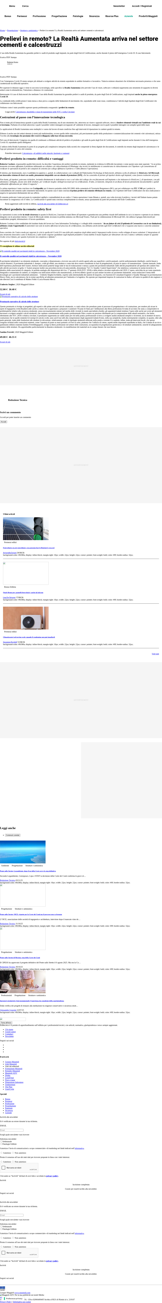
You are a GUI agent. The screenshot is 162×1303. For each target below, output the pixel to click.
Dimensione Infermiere (14, 1082)
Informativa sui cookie (22, 1302)
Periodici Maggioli (12, 1071)
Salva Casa (44, 22)
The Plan (8, 1087)
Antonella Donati (9, 553)
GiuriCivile (9, 1089)
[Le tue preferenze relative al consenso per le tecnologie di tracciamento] (13, 1298)
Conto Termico (26, 22)
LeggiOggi (9, 1078)
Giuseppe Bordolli (10, 642)
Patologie (78, 16)
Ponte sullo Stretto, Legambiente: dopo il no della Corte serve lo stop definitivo (28, 871)
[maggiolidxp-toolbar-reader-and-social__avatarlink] (4, 63)
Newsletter (9, 1036)
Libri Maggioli (11, 1064)
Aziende (128, 16)
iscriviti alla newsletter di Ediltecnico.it (52, 204)
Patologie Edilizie (10, 1144)
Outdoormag (10, 1085)
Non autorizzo (20, 1153)
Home (2, 30)
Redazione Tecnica (12, 62)
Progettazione (59, 16)
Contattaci (9, 1034)
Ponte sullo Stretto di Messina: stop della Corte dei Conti (20, 958)
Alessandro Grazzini (8, 1010)
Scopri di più (5, 294)
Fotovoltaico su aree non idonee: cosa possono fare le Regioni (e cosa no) (29, 548)
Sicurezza (94, 16)
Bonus (8, 16)
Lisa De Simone (9, 598)
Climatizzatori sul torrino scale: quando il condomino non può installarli (29, 637)
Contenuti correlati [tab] (12, 835)
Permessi (22, 16)
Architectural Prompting (93, 22)
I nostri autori (10, 1032)
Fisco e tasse (10, 1080)
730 (57, 22)
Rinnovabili (115, 22)
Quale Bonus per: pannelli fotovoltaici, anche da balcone (23, 592)
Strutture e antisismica (29, 30)
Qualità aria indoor (149, 22)
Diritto (7, 1075)
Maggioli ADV (11, 1073)
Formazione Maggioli (13, 1069)
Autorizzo (7, 1153)
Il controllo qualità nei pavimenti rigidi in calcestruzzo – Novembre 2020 (31, 256)
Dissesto (130, 22)
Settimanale (7, 1141)
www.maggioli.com (22, 1293)
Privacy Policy (6, 1302)
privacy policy (52, 1176)
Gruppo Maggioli (12, 1062)
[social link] (4, 400)
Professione (39, 16)
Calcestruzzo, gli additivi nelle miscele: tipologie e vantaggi (45, 153)
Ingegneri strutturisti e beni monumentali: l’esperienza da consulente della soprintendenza (32, 1001)
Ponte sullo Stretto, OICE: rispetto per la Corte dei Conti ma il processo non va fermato (31, 914)
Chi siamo (9, 1029)
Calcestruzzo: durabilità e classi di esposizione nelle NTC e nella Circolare (45, 112)
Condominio (71, 22)
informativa (79, 1148)
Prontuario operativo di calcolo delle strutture (19, 301)
